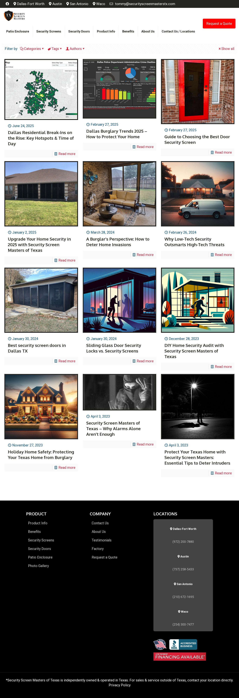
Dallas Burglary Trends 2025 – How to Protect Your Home (116, 133)
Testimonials (101, 540)
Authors (76, 49)
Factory (98, 549)
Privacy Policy (120, 685)
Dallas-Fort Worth (30, 4)
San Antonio (78, 4)
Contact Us (100, 523)
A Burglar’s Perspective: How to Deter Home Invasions (117, 241)
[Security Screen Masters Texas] (14, 16)
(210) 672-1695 (183, 597)
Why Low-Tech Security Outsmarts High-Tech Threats (194, 241)
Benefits (34, 532)
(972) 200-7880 (183, 541)
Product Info (37, 523)
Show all (227, 49)
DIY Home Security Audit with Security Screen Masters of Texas (194, 351)
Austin (56, 4)
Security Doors (39, 549)
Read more (66, 154)
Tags (55, 49)
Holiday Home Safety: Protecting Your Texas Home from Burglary (41, 454)
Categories (32, 49)
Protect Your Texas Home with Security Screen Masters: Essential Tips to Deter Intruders (197, 457)
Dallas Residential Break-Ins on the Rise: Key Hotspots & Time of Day (41, 138)
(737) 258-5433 (183, 569)
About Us (99, 532)
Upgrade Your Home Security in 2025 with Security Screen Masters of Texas (39, 244)
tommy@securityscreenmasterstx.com (144, 4)
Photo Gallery (38, 566)
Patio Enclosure (40, 557)
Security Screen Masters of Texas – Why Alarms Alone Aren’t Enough (113, 428)
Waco (100, 4)
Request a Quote (219, 23)
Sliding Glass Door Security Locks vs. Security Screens (113, 348)
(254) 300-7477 (183, 624)
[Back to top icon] (222, 691)
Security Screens (41, 540)
